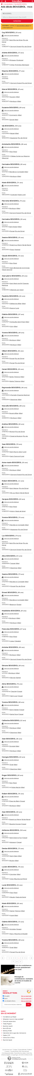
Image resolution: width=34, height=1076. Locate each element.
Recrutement (25, 1051)
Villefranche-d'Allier (16, 303)
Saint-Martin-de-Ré (16, 283)
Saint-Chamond (15, 456)
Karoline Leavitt (8, 1026)
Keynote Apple (7, 1040)
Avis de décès (8, 4)
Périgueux (13, 60)
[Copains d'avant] (9, 1070)
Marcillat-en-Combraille (16, 172)
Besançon (13, 604)
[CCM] (25, 1063)
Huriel (12, 915)
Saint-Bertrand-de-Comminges (20, 268)
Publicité (29, 1049)
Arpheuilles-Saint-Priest (17, 322)
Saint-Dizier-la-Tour (16, 838)
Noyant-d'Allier (13, 413)
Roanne (12, 308)
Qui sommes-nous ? (7, 1049)
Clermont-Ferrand (15, 46)
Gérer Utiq (29, 1053)
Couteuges (14, 195)
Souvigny (13, 97)
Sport (5, 998)
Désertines (13, 399)
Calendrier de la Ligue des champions (14, 1033)
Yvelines (17, 249)
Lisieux (12, 641)
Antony (12, 511)
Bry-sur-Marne (15, 493)
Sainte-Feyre (14, 714)
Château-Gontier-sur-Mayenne (20, 156)
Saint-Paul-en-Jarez (16, 452)
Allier (17, 97)
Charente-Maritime (23, 395)
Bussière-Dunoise (15, 824)
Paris (11, 152)
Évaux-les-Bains (15, 801)
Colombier (13, 874)
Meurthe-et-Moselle (21, 934)
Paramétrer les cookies (20, 1053)
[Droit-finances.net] (25, 1066)
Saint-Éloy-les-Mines (16, 40)
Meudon (12, 897)
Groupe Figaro (14, 1055)
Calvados (17, 641)
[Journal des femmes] (9, 1063)
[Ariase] (9, 1074)
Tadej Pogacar (7, 1024)
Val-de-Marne (26, 245)
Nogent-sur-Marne (16, 245)
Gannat (12, 119)
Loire (17, 308)
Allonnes (13, 678)
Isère (21, 290)
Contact (7, 1051)
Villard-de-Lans (14, 290)
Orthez (12, 65)
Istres (12, 879)
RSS (20, 1051)
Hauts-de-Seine (20, 511)
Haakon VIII (6, 1035)
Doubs (19, 604)
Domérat (12, 746)
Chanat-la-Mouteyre (16, 436)
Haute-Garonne (7, 270)
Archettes (13, 929)
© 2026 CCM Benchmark (25, 1055)
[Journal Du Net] (9, 1066)
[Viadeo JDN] (25, 1070)
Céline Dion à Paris (9, 1037)
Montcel (12, 431)
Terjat (11, 764)
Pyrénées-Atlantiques (22, 65)
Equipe (15, 1049)
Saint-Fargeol (13, 227)
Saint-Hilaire (14, 856)
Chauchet (14, 691)
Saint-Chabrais (14, 710)
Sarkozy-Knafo (7, 1031)
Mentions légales (6, 1055)
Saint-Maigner (14, 488)
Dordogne (20, 60)
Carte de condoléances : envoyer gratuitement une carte (23, 967)
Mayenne (5, 158)
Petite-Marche (15, 787)
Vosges (19, 929)
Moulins (12, 860)
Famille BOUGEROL (20, 4)
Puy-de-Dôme (26, 46)
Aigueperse (13, 138)
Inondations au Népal (9, 1017)
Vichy (11, 326)
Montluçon (13, 101)
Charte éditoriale (22, 1049)
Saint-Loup (13, 696)
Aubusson (13, 842)
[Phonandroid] (25, 1074)
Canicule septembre (9, 1021)
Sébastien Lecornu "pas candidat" (13, 1019)
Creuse (19, 691)
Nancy (12, 934)
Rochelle (14, 395)
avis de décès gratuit (23, 25)
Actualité (6, 996)
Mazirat (12, 133)
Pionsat (12, 231)
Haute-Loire (21, 195)
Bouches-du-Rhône (20, 879)
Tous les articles (14, 1051)
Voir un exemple (26, 996)
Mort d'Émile (7, 1028)
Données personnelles (7, 1053)
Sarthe (18, 678)
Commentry (13, 115)
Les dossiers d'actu (9, 1001)
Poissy (12, 249)
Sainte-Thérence (15, 377)
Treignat (12, 563)
